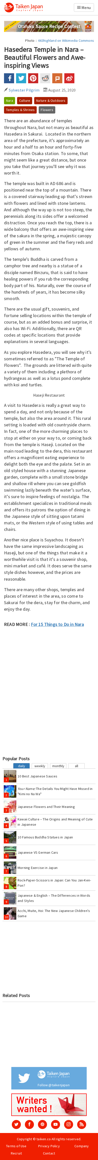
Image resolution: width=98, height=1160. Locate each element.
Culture (24, 100)
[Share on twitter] (21, 78)
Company (81, 1146)
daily (21, 766)
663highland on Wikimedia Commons (66, 40)
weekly (39, 766)
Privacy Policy (49, 1146)
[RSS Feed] (81, 1124)
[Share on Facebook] (9, 78)
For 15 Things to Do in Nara (57, 624)
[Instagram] (68, 1124)
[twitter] (16, 1124)
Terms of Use (16, 1146)
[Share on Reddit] (45, 78)
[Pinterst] (42, 1124)
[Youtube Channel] (55, 1124)
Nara (9, 100)
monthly (58, 766)
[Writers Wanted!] (49, 1104)
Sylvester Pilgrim (23, 90)
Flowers (47, 110)
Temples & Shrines (20, 110)
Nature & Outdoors (50, 100)
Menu (86, 7)
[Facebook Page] (29, 1124)
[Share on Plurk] (57, 78)
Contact (49, 1153)
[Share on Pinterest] (33, 78)
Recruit (16, 1153)
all (76, 766)
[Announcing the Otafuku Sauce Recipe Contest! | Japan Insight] (49, 26)
